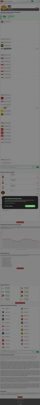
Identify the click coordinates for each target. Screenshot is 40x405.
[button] (20, 203)
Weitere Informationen (22, 201)
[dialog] (20, 202)
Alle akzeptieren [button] (30, 206)
